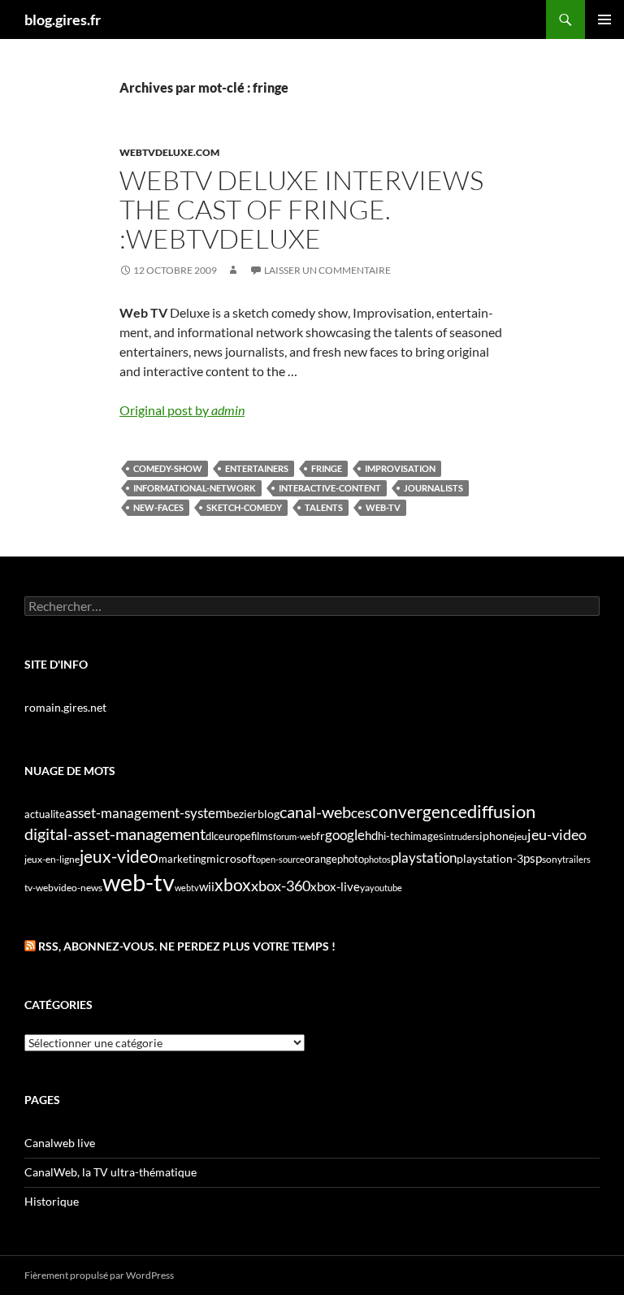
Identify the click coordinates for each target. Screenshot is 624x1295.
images (427, 836)
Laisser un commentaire (327, 270)
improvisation (400, 468)
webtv (187, 887)
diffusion (501, 811)
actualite (44, 814)
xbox (232, 884)
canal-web (315, 811)
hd (371, 835)
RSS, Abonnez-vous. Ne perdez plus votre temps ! (187, 946)
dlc (212, 835)
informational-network (194, 488)
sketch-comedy (244, 507)
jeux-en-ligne (52, 859)
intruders (461, 836)
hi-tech (394, 836)
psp (532, 858)
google (345, 834)
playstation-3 (490, 858)
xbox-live (335, 886)
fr (320, 835)
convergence (418, 811)
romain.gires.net (65, 707)
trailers (576, 859)
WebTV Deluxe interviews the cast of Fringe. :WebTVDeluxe (301, 209)
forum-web (294, 836)
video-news (78, 887)
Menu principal (604, 19)
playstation (424, 858)
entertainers (256, 468)
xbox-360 (280, 885)
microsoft (231, 858)
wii (206, 886)
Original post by (182, 410)
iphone (496, 835)
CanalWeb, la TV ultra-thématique (110, 1172)
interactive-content (330, 488)
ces (360, 812)
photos (377, 859)
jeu (520, 836)
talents (324, 507)
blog (269, 814)
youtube (386, 887)
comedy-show (167, 468)
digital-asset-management (115, 833)
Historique (51, 1201)
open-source (280, 859)
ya (365, 887)
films (262, 835)
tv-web (39, 887)
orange (321, 858)
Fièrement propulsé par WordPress (99, 1275)
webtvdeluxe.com (169, 152)
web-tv (383, 507)
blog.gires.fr (62, 19)
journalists (433, 488)
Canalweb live (59, 1143)
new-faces (158, 507)
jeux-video (119, 856)
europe (235, 835)
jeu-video (557, 834)
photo (350, 858)
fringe (326, 468)
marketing (182, 858)
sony (552, 859)
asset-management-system (146, 812)
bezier (242, 814)
